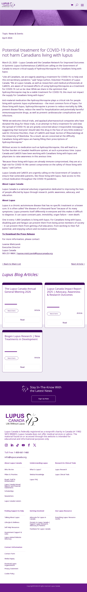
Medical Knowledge (37, 475)
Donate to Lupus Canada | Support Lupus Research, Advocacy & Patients (40, 524)
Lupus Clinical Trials (62, 475)
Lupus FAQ (34, 480)
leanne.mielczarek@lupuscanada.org (35, 253)
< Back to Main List (11, 264)
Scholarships (9, 491)
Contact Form (10, 554)
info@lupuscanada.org (16, 457)
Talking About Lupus (12, 517)
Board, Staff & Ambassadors (10, 480)
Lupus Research (61, 470)
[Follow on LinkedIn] (12, 445)
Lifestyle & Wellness (12, 522)
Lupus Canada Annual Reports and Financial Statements (12, 486)
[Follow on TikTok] (17, 445)
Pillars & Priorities (11, 475)
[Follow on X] (34, 445)
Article (37, 310)
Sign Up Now (43, 399)
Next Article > (78, 264)
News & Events (16, 33)
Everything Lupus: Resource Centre (65, 518)
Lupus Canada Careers (13, 501)
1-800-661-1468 (21, 452)
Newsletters (9, 496)
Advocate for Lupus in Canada (38, 518)
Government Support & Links (13, 533)
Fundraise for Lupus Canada (40, 529)
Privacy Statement (11, 569)
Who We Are (9, 470)
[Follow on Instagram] (6, 445)
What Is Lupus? (35, 470)
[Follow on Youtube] (23, 445)
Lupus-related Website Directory (13, 538)
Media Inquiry (9, 559)
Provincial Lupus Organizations (10, 564)
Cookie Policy (9, 574)
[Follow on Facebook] (29, 445)
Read (22, 319)
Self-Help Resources (12, 527)
